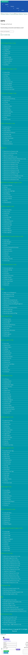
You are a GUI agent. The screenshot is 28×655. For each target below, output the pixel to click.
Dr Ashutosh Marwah (7, 185)
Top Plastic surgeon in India (7, 206)
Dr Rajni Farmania (6, 80)
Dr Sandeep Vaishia (7, 460)
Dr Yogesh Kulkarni (7, 347)
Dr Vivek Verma (6, 360)
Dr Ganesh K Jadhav (7, 106)
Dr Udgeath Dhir (6, 53)
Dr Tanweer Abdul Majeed (8, 501)
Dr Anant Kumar (6, 533)
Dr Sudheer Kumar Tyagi (8, 450)
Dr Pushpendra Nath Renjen (9, 324)
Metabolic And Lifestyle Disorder (10, 300)
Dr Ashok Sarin (6, 422)
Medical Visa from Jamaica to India (10, 166)
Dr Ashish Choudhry (7, 386)
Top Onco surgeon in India (7, 340)
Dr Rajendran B (6, 100)
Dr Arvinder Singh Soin (8, 268)
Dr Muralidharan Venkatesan (9, 132)
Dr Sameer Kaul (6, 369)
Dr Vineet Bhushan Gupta (8, 89)
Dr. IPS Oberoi (6, 379)
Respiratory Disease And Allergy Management (13, 303)
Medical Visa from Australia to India (10, 173)
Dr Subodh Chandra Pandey (9, 98)
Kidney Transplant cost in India (9, 618)
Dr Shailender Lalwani (8, 279)
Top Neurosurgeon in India (7, 448)
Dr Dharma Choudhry (7, 251)
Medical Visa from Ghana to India (10, 157)
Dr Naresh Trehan (7, 46)
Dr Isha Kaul (5, 255)
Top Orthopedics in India (6, 375)
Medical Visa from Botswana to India (11, 179)
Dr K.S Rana (5, 76)
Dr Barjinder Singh (7, 134)
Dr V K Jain (5, 480)
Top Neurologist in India (6, 316)
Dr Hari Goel (5, 505)
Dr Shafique (5, 542)
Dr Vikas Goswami (7, 499)
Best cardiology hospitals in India (10, 594)
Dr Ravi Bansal (6, 426)
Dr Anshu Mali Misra (7, 230)
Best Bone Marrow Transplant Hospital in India (13, 592)
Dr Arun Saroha (6, 452)
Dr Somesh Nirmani (7, 136)
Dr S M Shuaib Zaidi (7, 352)
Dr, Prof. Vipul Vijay (7, 396)
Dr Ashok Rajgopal (7, 398)
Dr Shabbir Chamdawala (8, 138)
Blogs (2, 597)
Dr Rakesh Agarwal (7, 334)
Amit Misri (5, 200)
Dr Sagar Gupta (6, 433)
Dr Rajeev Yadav (6, 548)
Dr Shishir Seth (6, 256)
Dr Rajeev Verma (6, 390)
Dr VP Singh (5, 367)
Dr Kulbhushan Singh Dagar (9, 191)
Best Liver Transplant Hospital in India (11, 588)
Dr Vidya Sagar (6, 140)
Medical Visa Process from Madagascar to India (13, 175)
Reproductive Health (7, 311)
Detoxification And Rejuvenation (10, 307)
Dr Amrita (5, 245)
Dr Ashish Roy (6, 213)
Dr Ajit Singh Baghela (7, 83)
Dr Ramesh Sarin (6, 345)
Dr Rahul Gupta (6, 456)
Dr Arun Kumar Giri (7, 358)
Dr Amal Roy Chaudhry (8, 111)
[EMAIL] (10, 646)
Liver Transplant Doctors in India (8, 264)
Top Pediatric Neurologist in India (9, 69)
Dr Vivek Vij (5, 271)
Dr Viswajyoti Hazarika (7, 356)
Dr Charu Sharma (6, 226)
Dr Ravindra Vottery (7, 495)
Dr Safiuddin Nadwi (7, 512)
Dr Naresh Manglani (7, 524)
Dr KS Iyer (5, 187)
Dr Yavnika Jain (6, 332)
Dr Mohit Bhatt (6, 469)
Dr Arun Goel (6, 343)
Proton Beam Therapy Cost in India (10, 582)
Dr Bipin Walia (6, 454)
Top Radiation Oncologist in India (8, 93)
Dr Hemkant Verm (7, 354)
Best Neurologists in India (8, 603)
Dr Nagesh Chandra (7, 479)
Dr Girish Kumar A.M (7, 142)
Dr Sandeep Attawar (7, 61)
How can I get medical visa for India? (11, 607)
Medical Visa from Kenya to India (10, 153)
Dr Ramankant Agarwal (8, 399)
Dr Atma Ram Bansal (7, 326)
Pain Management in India (8, 294)
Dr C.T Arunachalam (7, 411)
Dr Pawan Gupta (6, 243)
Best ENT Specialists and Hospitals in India (12, 601)
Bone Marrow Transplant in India (10, 617)
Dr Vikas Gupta (6, 546)
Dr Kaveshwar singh (7, 224)
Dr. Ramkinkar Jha (7, 383)
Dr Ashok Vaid (6, 240)
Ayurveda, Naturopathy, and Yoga (10, 313)
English (6, 4)
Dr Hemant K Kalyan (7, 405)
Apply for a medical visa (8, 155)
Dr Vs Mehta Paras (7, 462)
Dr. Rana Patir (6, 477)
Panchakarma (6, 305)
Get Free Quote (4, 1)
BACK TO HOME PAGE (5, 35)
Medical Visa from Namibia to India (10, 164)
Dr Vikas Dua (6, 253)
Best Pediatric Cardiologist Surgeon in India (11, 182)
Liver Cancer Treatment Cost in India (11, 573)
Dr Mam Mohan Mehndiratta (9, 330)
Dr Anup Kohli (6, 336)
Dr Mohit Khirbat (6, 439)
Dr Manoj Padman (7, 130)
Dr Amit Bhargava (6, 492)
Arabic (17, 8)
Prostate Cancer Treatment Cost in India (11, 578)
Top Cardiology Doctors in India (8, 43)
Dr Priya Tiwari (6, 494)
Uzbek (22, 10)
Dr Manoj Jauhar (6, 211)
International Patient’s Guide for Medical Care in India (14, 158)
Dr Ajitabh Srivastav (7, 277)
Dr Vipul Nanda (6, 219)
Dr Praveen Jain (6, 503)
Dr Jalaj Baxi (5, 349)
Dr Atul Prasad (6, 328)
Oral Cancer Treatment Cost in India (10, 575)
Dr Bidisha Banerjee (7, 85)
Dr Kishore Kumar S (7, 249)
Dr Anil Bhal (5, 215)
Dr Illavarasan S (6, 522)
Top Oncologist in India (6, 486)
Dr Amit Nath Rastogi (7, 270)
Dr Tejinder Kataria (7, 110)
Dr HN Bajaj (5, 388)
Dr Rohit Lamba (6, 392)
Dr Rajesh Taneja (6, 541)
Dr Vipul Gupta (6, 473)
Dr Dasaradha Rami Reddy (8, 407)
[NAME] (10, 643)
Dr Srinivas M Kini (7, 194)
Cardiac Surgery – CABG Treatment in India (12, 624)
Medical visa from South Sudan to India (11, 160)
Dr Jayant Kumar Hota (7, 420)
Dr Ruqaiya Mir (6, 366)
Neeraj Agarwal (6, 192)
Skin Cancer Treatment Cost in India (11, 567)
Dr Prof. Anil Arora (7, 394)
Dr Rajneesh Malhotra (7, 59)
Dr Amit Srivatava (6, 464)
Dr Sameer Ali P (6, 516)
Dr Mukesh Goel (6, 48)
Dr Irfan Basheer (6, 108)
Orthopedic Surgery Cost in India (10, 558)
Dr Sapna (5, 117)
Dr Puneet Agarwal (7, 321)
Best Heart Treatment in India (9, 622)
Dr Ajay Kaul (5, 55)
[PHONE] (10, 644)
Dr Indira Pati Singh (7, 217)
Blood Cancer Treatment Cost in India (11, 580)
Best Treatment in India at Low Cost (11, 560)
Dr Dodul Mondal (6, 119)
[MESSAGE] (9, 649)
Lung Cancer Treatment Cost (9, 571)
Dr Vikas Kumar (6, 104)
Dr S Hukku (5, 102)
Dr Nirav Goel (6, 285)
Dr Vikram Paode (6, 403)
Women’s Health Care (7, 309)
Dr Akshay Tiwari (6, 362)
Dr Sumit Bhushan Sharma (9, 409)
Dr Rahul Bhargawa (7, 241)
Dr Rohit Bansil (6, 467)
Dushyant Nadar (6, 550)
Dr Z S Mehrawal (6, 51)
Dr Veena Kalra (6, 74)
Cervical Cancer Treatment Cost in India (11, 563)
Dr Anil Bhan (6, 64)
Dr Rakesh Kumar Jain (8, 81)
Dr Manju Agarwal (6, 435)
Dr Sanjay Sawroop (7, 127)
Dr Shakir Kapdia (6, 518)
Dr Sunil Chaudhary (7, 209)
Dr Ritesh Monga (6, 535)
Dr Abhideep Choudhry (8, 275)
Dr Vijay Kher (6, 443)
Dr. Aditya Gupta (6, 458)
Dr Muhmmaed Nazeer (8, 143)
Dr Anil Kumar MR (7, 113)
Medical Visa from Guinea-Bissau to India (12, 177)
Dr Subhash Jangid (7, 401)
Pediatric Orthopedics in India (8, 123)
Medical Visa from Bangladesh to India (11, 172)
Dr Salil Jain (5, 441)
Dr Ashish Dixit (6, 260)
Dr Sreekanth (6, 371)
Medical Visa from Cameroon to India (11, 170)
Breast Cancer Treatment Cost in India (11, 561)
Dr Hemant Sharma (7, 381)
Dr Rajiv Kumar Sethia (7, 430)
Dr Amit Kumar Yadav (7, 437)
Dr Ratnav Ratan (6, 128)
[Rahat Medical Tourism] (7, 14)
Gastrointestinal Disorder (8, 296)
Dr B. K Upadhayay (7, 431)
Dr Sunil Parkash (6, 428)
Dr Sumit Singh (6, 322)
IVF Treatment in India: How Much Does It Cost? (13, 609)
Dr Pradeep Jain (6, 351)
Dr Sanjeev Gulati (7, 424)
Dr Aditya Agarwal (7, 228)
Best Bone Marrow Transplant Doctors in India (12, 236)
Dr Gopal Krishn (6, 413)
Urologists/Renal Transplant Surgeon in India (11, 528)
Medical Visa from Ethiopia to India (10, 168)
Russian (12, 6)
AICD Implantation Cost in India (9, 599)
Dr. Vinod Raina (6, 490)
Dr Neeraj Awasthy (7, 202)
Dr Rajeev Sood (6, 537)
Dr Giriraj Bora (6, 273)
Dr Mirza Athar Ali (6, 115)
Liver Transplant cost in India (9, 620)
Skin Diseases (6, 298)
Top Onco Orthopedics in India (8, 509)
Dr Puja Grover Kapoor (8, 87)
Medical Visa (4, 148)
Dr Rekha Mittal (6, 72)
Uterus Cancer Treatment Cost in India (11, 569)
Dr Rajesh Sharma (7, 189)
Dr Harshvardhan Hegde (8, 384)
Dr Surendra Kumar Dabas (8, 364)
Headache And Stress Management (10, 302)
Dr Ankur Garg (6, 283)
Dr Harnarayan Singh (7, 482)
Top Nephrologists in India (7, 417)
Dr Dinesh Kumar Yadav (8, 445)
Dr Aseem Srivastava (7, 196)
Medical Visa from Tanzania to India (10, 151)
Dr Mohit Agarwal (6, 497)
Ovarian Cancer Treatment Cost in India (11, 565)
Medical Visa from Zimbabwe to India (11, 162)
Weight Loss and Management (9, 292)
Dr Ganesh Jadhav (7, 96)
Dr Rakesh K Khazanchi (8, 221)
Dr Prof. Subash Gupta (8, 281)
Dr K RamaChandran (7, 223)
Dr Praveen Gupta (7, 319)
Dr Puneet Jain (6, 78)
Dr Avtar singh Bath (7, 232)
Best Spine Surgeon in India (9, 605)
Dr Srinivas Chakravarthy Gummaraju (11, 247)
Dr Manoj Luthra (6, 63)
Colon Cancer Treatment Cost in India (11, 577)
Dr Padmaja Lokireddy (7, 258)
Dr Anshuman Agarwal (8, 539)
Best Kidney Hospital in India (9, 590)
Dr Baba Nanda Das (7, 57)
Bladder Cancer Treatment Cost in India (11, 556)
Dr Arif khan (5, 544)
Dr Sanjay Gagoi (6, 531)
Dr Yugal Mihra (6, 49)
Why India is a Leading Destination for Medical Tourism (14, 611)
